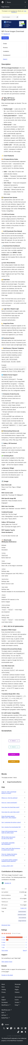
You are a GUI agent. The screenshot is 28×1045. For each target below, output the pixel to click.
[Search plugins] (17, 17)
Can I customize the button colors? (11, 822)
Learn (3, 997)
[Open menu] (25, 2)
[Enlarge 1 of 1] (24, 735)
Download (5, 38)
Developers (4, 1002)
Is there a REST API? (7, 866)
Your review (4, 950)
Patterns (17, 992)
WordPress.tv (5, 1005)
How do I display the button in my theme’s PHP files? (9, 854)
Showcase (18, 984)
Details (5, 43)
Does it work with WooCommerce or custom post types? (10, 849)
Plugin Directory (5, 6)
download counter (22, 914)
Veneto (7, 1024)
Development (6, 55)
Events (17, 999)
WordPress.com (6, 1010)
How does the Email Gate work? (10, 807)
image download (22, 920)
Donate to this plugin (7, 975)
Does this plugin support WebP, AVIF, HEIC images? (8, 817)
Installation (6, 51)
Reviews (5, 47)
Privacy (3, 992)
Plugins (17, 989)
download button (22, 911)
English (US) (24, 908)
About (3, 984)
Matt (3, 1012)
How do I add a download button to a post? (8, 792)
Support (5, 59)
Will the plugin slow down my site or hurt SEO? (8, 837)
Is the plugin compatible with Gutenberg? (7, 843)
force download (22, 917)
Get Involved (18, 997)
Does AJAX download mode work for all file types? (9, 832)
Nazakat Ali (6, 34)
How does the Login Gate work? (10, 812)
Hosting (3, 989)
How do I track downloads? (9, 802)
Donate (17, 1002)
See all (25, 950)
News (3, 987)
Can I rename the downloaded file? (11, 827)
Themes (17, 987)
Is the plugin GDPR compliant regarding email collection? (9, 860)
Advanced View (5, 925)
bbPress (4, 1015)
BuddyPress (5, 1018)
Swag (17, 1005)
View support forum (6, 961)
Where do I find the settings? (9, 798)
